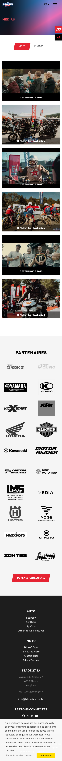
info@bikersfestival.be (31, 699)
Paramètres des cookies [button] (19, 755)
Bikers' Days (31, 647)
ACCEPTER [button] (46, 755)
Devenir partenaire (31, 577)
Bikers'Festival (31, 660)
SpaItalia (31, 621)
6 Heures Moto (31, 651)
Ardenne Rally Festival (31, 630)
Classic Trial (31, 655)
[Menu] (55, 3)
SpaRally (31, 617)
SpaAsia (31, 626)
